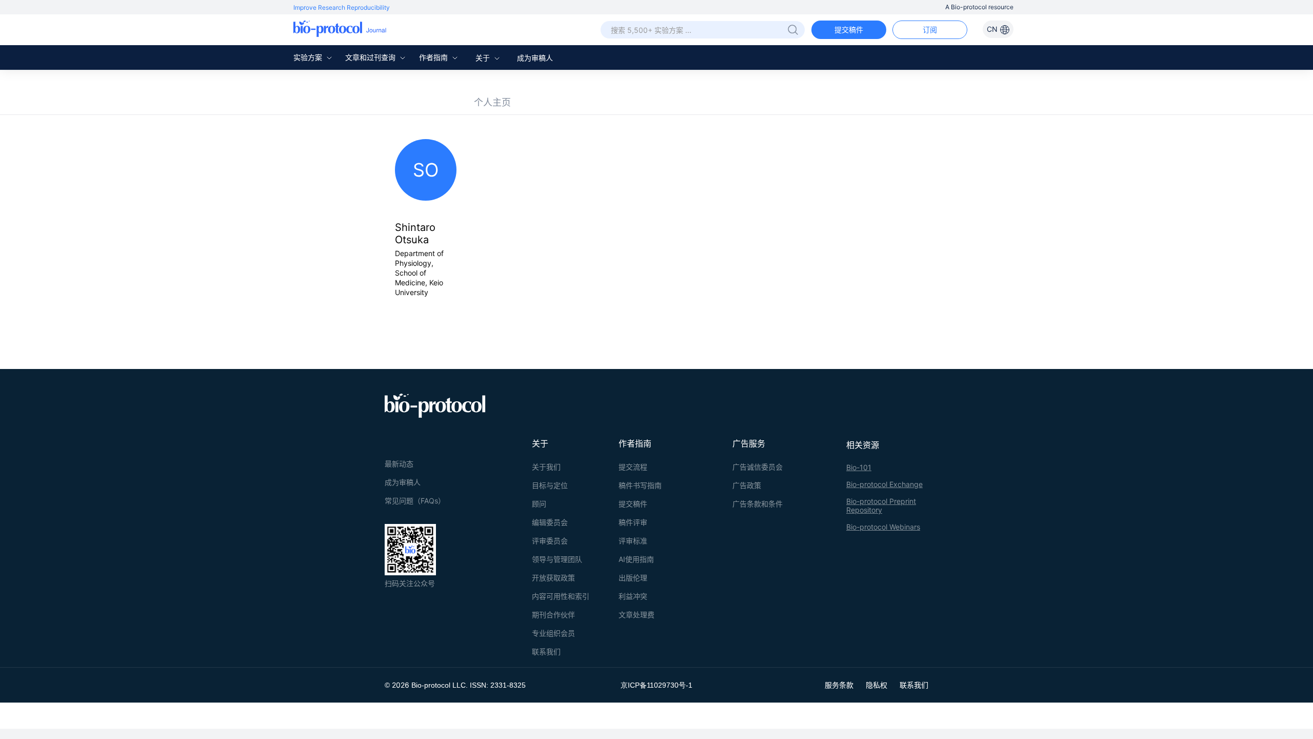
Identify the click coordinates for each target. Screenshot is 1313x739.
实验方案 (308, 57)
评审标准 (633, 540)
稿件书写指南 (640, 485)
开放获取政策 (553, 577)
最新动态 (399, 463)
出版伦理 (633, 577)
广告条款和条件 (757, 503)
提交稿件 (848, 29)
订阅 (930, 29)
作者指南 (434, 57)
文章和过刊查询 (371, 57)
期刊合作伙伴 (553, 614)
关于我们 (546, 466)
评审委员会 (550, 540)
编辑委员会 (550, 522)
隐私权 (876, 684)
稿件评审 (633, 522)
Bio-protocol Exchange (884, 484)
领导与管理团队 (557, 559)
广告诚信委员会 (757, 466)
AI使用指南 (636, 559)
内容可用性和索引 (560, 596)
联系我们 (546, 651)
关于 (483, 57)
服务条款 (839, 684)
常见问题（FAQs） (415, 500)
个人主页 (492, 102)
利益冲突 (633, 596)
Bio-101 (858, 467)
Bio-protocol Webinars (883, 526)
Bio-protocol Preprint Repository (881, 505)
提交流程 (633, 466)
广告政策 (746, 485)
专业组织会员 (553, 633)
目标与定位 (550, 485)
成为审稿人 (535, 57)
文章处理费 (636, 614)
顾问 (539, 503)
